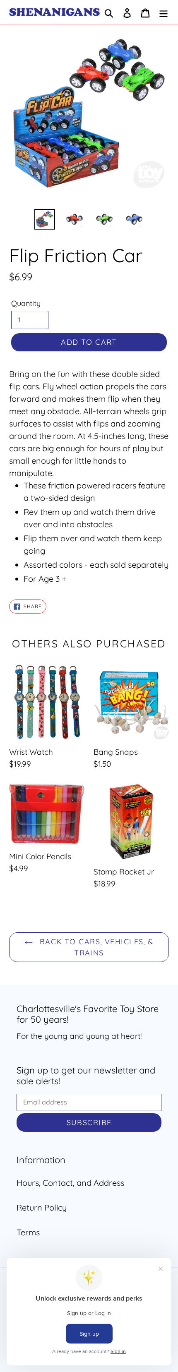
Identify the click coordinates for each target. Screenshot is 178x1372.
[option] (45, 219)
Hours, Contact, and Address (70, 1183)
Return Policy (42, 1207)
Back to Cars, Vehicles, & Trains (95, 947)
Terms (28, 1232)
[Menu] (163, 12)
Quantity (26, 303)
